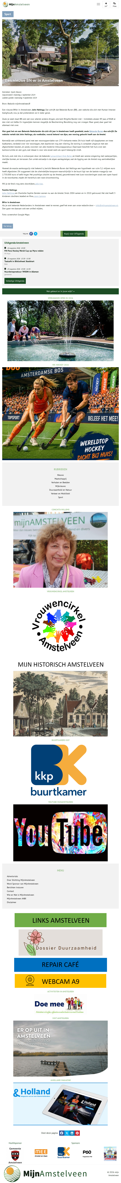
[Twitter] (35, 234)
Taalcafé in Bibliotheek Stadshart (19, 261)
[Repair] (60, 965)
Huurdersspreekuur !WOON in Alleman (21, 271)
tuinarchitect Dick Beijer (61, 156)
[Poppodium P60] (87, 1153)
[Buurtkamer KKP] (64, 1153)
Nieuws (18, 92)
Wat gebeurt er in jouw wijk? (59, 291)
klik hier (39, 183)
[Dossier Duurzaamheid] (60, 942)
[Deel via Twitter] (67, 1133)
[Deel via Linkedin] (72, 1133)
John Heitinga (8, 193)
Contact (10, 891)
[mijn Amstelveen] (47, 4)
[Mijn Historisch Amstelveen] (60, 698)
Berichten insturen (15, 887)
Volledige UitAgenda (15, 281)
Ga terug (8, 226)
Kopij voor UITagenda (74, 233)
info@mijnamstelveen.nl (107, 205)
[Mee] (41, 1153)
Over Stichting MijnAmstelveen (21, 880)
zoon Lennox (40, 196)
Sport (13, 92)
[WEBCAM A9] (60, 981)
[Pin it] (77, 1133)
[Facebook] (31, 234)
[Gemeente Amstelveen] (15, 1155)
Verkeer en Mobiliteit (60, 493)
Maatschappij (61, 478)
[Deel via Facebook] (61, 1133)
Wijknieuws (60, 486)
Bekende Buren (96, 131)
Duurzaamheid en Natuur (60, 490)
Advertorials (12, 876)
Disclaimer (11, 902)
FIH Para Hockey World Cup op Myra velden (24, 250)
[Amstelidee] (110, 1154)
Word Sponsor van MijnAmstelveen (22, 883)
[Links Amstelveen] (60, 920)
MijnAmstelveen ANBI (16, 898)
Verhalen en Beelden (60, 482)
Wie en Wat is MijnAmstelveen (20, 895)
